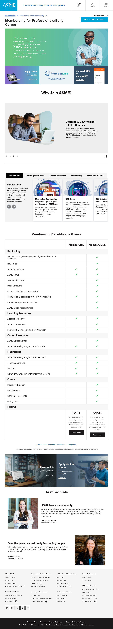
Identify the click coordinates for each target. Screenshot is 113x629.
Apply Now (33, 79)
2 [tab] (10, 156)
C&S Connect (9, 601)
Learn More (80, 80)
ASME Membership (89, 586)
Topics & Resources (89, 574)
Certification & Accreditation (41, 574)
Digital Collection (62, 586)
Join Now (62, 478)
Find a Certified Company (39, 580)
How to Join (86, 592)
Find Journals (61, 580)
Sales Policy (23, 625)
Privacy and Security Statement (51, 622)
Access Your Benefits (89, 598)
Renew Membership (89, 595)
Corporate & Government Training (42, 598)
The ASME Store (87, 601)
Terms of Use (31, 622)
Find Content (86, 577)
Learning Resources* (35, 175)
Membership (10, 16)
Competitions (60, 601)
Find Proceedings (62, 583)
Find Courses (35, 595)
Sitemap (34, 625)
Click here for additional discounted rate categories (56, 445)
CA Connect (35, 583)
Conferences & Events (64, 592)
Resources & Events (38, 586)
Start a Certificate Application (40, 577)
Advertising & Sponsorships (14, 586)
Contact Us (9, 580)
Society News (86, 580)
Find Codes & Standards (13, 595)
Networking (76, 175)
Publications (14, 175)
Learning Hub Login (37, 601)
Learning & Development (39, 592)
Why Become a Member (90, 589)
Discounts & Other (95, 175)
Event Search (61, 598)
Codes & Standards (12, 592)
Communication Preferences (76, 622)
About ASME (9, 574)
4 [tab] (17, 156)
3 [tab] (13, 156)
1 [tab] (6, 156)
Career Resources (58, 175)
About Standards (11, 598)
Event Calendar (61, 595)
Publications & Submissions (66, 574)
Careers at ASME (11, 583)
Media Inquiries (10, 577)
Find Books (60, 577)
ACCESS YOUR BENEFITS (94, 20)
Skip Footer (4, 570)
